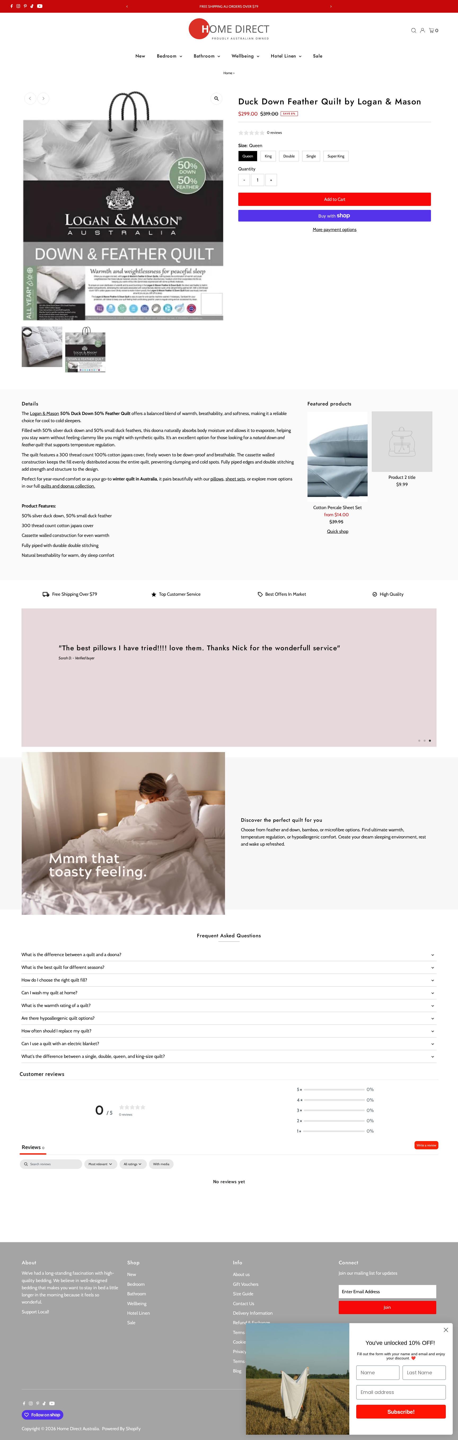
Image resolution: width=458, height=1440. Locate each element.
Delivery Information (253, 1313)
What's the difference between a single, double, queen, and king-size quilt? (93, 1056)
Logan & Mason (44, 413)
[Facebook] (11, 6)
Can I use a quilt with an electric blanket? (60, 1043)
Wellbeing (244, 56)
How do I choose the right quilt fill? (54, 980)
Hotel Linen (284, 56)
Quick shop (337, 531)
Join (387, 1307)
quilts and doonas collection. (68, 486)
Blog (237, 1370)
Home (227, 73)
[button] (335, 1089)
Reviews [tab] (33, 1147)
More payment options (334, 229)
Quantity (247, 168)
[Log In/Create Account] (422, 30)
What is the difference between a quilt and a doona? (71, 954)
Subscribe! (401, 1411)
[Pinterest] (25, 6)
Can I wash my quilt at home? (49, 992)
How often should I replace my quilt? (56, 1030)
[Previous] (127, 6)
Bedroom (167, 56)
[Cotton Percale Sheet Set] (337, 457)
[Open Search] (413, 30)
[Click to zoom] (216, 99)
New (140, 56)
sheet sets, (236, 479)
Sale (317, 56)
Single (311, 156)
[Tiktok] (32, 6)
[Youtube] (40, 6)
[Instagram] (18, 6)
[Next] (331, 6)
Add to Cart (334, 199)
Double (289, 156)
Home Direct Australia (78, 1428)
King (268, 156)
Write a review (426, 1145)
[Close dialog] (446, 1330)
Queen (248, 156)
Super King (336, 156)
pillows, (217, 479)
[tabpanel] (229, 1199)
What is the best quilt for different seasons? (62, 967)
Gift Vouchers (245, 1284)
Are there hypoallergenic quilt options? (58, 1018)
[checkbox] (161, 1164)
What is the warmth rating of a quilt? (56, 1005)
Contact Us (243, 1303)
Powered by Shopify (121, 1428)
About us (241, 1274)
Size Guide (243, 1293)
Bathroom (205, 56)
